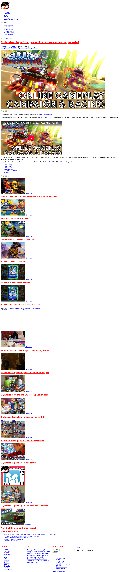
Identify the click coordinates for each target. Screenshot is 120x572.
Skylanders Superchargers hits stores (18, 463)
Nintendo (7, 48)
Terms (58, 559)
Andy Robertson (13, 46)
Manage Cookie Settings (60, 571)
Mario (5, 558)
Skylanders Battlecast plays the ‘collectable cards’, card (22, 304)
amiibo (6, 549)
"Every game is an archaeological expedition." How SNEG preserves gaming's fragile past (30, 534)
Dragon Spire (8, 167)
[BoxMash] (60, 6)
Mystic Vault (7, 172)
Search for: (4, 309)
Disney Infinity (8, 554)
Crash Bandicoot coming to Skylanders (15, 218)
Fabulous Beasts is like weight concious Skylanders (25, 350)
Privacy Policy (60, 561)
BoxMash (6, 552)
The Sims (6, 567)
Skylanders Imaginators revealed (13, 261)
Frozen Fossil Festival (10, 170)
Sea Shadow (64, 162)
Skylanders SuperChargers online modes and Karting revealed (40, 42)
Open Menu (4, 22)
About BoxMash (60, 558)
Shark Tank (48, 162)
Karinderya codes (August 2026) (13, 539)
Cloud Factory (8, 164)
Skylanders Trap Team (35, 559)
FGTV (39, 553)
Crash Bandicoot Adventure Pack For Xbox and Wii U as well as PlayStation (29, 197)
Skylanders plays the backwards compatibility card (24, 395)
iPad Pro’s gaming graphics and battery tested (22, 441)
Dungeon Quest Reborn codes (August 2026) (17, 537)
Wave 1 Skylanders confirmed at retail (18, 528)
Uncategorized (8, 569)
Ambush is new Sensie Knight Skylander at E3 (18, 240)
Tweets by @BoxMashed (8, 420)
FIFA (5, 555)
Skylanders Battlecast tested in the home (16, 283)
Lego (5, 557)
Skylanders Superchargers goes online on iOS (22, 417)
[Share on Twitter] (4, 111)
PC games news (12, 531)
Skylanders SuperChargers (26, 48)
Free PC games (60, 568)
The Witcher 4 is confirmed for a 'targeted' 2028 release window (22, 536)
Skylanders (4, 46)
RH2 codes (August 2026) (11, 540)
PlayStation (14, 48)
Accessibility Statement (63, 564)
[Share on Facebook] (2, 111)
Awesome (28, 524)
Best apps (30, 550)
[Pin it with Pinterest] (9, 111)
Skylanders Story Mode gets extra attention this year (25, 373)
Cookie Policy (60, 562)
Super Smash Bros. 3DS (37, 560)
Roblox (6, 564)
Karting (3, 48)
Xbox (35, 48)
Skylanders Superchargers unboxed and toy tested (24, 506)
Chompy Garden (8, 169)
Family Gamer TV (61, 565)
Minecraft (6, 560)
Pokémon (6, 563)
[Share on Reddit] (6, 111)
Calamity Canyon (9, 166)
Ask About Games (61, 567)
